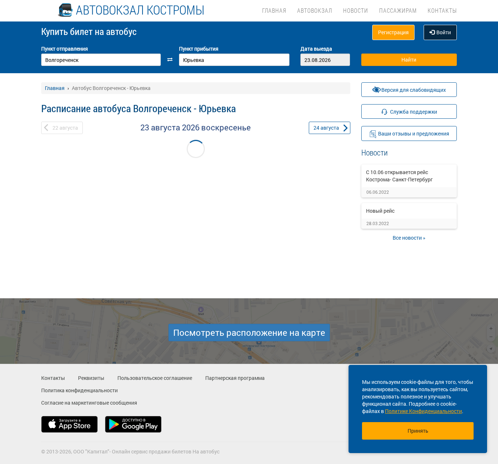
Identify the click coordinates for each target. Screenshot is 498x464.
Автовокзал (314, 10)
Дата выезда (316, 48)
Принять (418, 430)
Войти (443, 32)
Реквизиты (91, 377)
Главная (274, 10)
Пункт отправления (64, 48)
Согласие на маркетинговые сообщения (89, 402)
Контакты (442, 10)
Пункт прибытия (198, 48)
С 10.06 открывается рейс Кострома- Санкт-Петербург (399, 176)
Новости (355, 10)
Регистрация (393, 32)
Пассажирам (398, 10)
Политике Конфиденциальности (423, 411)
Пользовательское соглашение (154, 377)
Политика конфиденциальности (79, 390)
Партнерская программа (235, 377)
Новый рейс (380, 210)
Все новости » (409, 237)
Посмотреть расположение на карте (249, 332)
